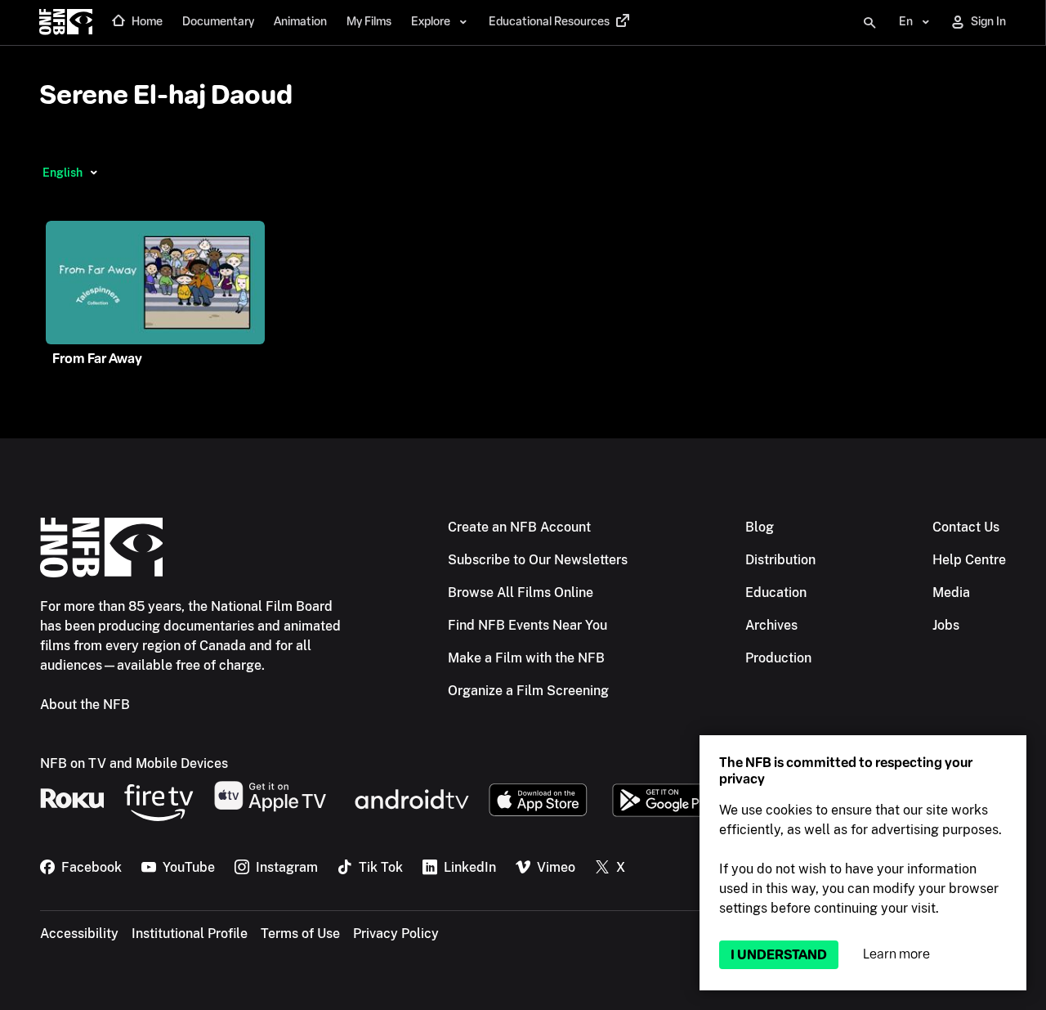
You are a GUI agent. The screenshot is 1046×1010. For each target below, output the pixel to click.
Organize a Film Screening (528, 690)
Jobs (945, 625)
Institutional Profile (190, 933)
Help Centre (969, 560)
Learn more (896, 954)
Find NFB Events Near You (527, 625)
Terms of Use (300, 933)
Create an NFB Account (519, 527)
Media (951, 592)
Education (776, 592)
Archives (771, 625)
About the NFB (85, 704)
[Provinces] (93, 172)
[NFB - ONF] (65, 23)
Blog (759, 527)
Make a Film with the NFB (526, 658)
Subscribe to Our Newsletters (538, 560)
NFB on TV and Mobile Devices (134, 763)
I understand (779, 955)
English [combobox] (62, 172)
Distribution (780, 560)
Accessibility (79, 933)
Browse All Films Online (520, 592)
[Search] (869, 23)
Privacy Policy (396, 933)
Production (778, 658)
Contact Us (965, 527)
